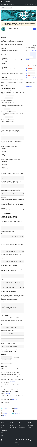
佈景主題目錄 (12, 424)
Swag (29, 427)
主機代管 (2, 425)
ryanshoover (5, 413)
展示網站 (11, 422)
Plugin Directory (3, 4)
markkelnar (16, 408)
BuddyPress (3, 435)
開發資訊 (20, 33)
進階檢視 (27, 59)
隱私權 (2, 427)
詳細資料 (3, 33)
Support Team (12, 381)
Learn (20, 422)
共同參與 (29, 422)
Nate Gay (4, 415)
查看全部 (34, 77)
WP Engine (9, 29)
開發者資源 (21, 425)
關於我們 (2, 422)
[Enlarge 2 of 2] (22, 357)
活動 (29, 424)
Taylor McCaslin (17, 413)
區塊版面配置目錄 (13, 427)
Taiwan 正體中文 (6, 439)
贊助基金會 (30, 425)
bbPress (3, 433)
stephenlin (16, 410)
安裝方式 (15, 33)
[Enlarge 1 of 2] (10, 357)
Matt (2, 432)
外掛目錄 (11, 425)
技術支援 (34, 33)
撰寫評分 (27, 77)
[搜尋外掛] (11, 8)
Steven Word (5, 410)
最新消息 (2, 424)
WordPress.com (4, 430)
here (7, 83)
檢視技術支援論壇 (29, 86)
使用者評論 (9, 33)
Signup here (7, 393)
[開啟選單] (35, 1)
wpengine (34, 56)
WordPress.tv (22, 427)
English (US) (34, 50)
